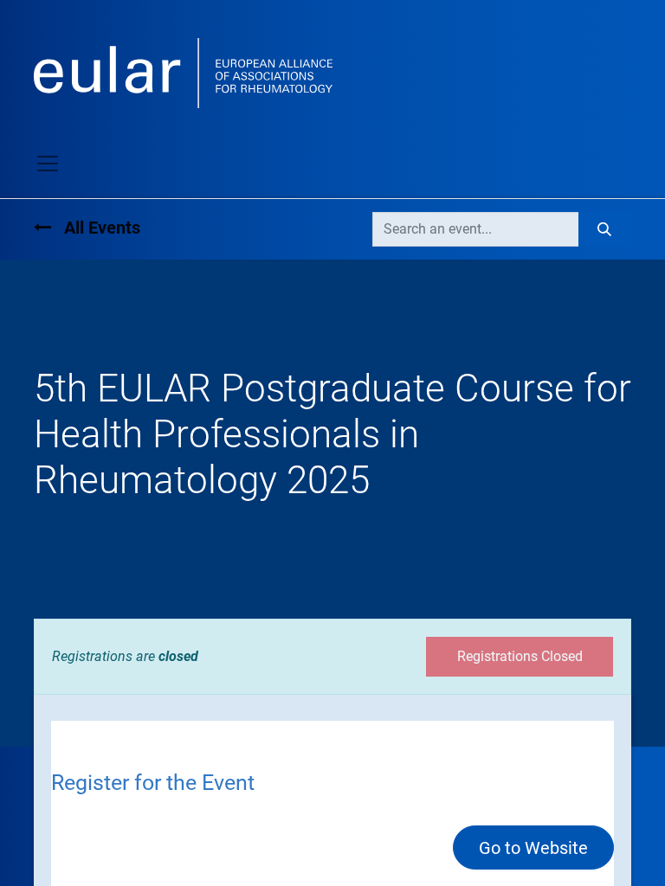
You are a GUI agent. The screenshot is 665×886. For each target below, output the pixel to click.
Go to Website (533, 848)
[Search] (604, 229)
